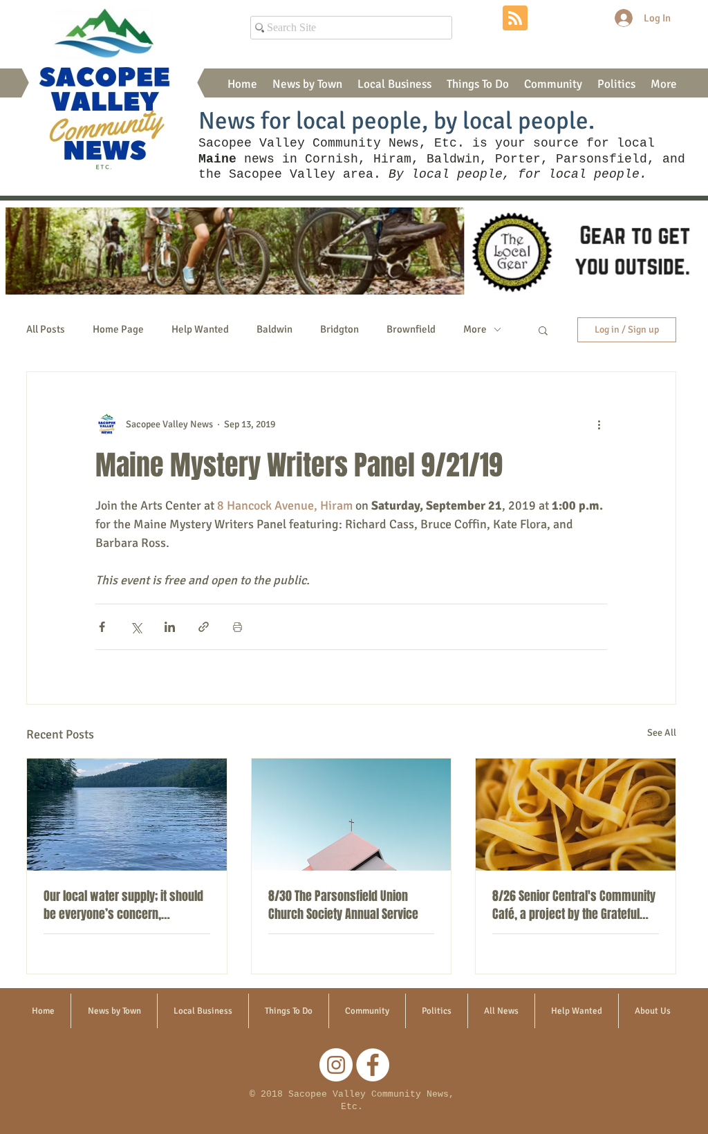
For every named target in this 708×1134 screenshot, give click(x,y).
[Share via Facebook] (102, 626)
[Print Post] (237, 626)
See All (661, 732)
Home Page (118, 329)
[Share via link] (203, 626)
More (475, 329)
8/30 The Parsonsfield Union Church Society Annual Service (343, 905)
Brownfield (411, 329)
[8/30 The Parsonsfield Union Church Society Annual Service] (351, 815)
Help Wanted (200, 329)
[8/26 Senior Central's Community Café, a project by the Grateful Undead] (576, 815)
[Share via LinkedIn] (169, 626)
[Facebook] (372, 1064)
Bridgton (339, 329)
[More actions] (598, 424)
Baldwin (274, 329)
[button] (307, 84)
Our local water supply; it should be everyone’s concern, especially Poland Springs (123, 905)
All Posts (45, 329)
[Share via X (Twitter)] (135, 626)
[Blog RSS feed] (515, 19)
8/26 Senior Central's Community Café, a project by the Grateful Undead (573, 905)
